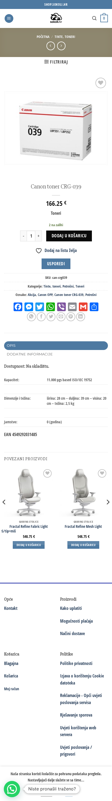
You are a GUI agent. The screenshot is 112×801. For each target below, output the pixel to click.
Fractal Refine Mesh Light (83, 526)
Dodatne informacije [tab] (30, 354)
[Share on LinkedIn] (80, 316)
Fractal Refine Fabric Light (29, 526)
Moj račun (11, 688)
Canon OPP (45, 294)
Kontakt (10, 608)
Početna (43, 36)
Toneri (80, 286)
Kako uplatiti (71, 608)
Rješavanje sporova (76, 715)
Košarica (11, 676)
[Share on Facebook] (41, 316)
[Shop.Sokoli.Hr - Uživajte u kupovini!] (56, 18)
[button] (9, 18)
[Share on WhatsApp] (31, 316)
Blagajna (11, 663)
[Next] (107, 513)
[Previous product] (61, 46)
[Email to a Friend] (61, 316)
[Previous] (4, 513)
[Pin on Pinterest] (70, 316)
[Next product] (50, 46)
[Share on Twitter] (50, 316)
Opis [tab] (11, 345)
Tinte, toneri (65, 36)
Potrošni (68, 286)
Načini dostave (72, 633)
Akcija (32, 294)
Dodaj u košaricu (69, 236)
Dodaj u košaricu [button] (29, 545)
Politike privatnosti (76, 663)
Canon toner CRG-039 (68, 294)
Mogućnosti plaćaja (76, 621)
